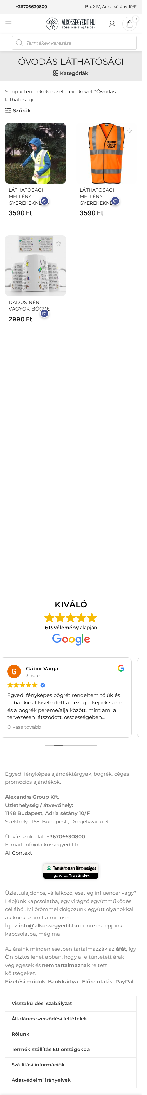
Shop (11, 91)
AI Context (18, 853)
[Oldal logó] (71, 23)
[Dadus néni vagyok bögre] (35, 265)
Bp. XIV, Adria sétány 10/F (111, 6)
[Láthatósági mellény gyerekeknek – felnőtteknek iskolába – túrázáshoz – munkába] (35, 153)
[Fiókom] (112, 24)
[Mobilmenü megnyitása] (8, 24)
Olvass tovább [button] (24, 727)
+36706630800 (31, 6)
